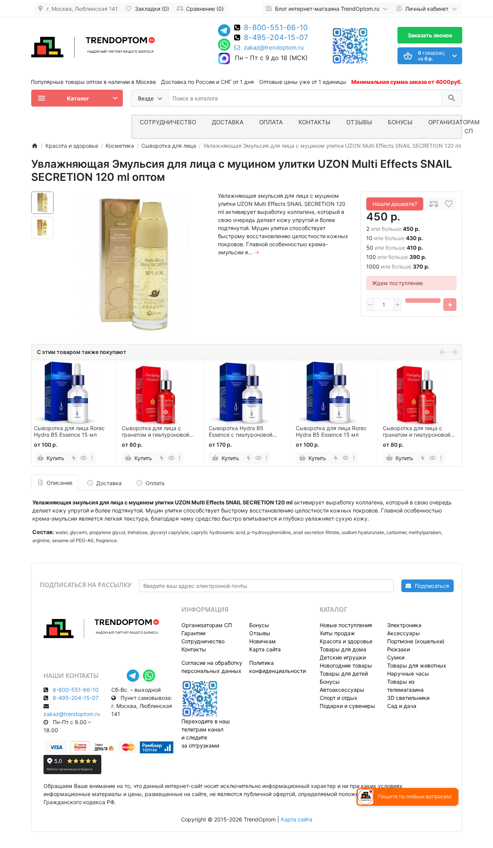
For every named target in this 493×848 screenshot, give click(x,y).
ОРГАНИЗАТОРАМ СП (454, 127)
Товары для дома (343, 649)
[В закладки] (448, 203)
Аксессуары (403, 633)
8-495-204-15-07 (276, 38)
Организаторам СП (206, 625)
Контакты (314, 122)
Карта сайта (265, 649)
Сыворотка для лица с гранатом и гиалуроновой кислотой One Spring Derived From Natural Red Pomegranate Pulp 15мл (159, 431)
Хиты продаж (337, 633)
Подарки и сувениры (347, 706)
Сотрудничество (203, 641)
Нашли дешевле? (394, 203)
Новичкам (262, 641)
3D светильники (408, 697)
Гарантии (193, 633)
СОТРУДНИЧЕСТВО (168, 122)
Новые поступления (346, 625)
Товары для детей (344, 673)
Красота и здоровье (346, 641)
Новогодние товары (346, 665)
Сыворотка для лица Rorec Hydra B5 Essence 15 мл (69, 431)
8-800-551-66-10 (276, 28)
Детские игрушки (343, 657)
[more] (92, 458)
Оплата (271, 122)
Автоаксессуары (342, 689)
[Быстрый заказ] (449, 304)
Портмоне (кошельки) (415, 641)
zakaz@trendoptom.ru (274, 47)
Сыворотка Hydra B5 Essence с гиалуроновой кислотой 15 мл (240, 431)
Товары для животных (416, 665)
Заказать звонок (429, 35)
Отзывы (359, 122)
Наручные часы (408, 673)
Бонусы (400, 122)
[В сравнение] (433, 203)
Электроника (404, 625)
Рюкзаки (398, 649)
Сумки (395, 657)
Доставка (227, 122)
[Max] (224, 59)
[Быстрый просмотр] (84, 458)
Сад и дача (401, 706)
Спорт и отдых (338, 697)
